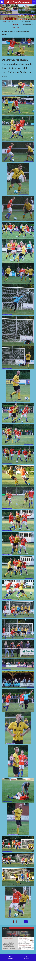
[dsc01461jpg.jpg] (18, 498)
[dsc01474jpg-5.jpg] (18, 629)
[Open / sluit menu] (34, 2)
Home (4, 21)
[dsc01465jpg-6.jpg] (18, 589)
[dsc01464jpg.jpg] (18, 567)
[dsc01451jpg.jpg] (18, 435)
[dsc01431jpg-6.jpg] (18, 230)
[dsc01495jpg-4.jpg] (18, 844)
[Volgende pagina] (26, 921)
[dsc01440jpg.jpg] (18, 358)
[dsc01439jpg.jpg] (18, 331)
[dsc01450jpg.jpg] (18, 413)
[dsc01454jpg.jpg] (18, 455)
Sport (10, 21)
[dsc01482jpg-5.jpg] (18, 664)
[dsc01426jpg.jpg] (18, 208)
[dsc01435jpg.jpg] (18, 300)
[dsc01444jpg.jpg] (18, 386)
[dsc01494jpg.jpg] (18, 819)
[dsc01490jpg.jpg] (18, 728)
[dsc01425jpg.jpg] (18, 152)
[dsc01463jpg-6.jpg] (18, 543)
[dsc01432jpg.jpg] (18, 251)
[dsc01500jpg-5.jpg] (18, 876)
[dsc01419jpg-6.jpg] (18, 87)
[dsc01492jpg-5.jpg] (18, 761)
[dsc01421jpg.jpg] (18, 106)
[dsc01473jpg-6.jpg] (18, 609)
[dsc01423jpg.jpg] (18, 128)
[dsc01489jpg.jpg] (18, 700)
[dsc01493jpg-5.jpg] (18, 790)
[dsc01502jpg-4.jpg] (18, 902)
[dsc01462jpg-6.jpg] (18, 520)
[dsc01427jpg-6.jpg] (18, 179)
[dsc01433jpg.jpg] (18, 273)
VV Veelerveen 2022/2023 (15, 24)
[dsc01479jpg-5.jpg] (18, 649)
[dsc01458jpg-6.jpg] (18, 475)
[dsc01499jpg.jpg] (18, 860)
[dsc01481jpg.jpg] (18, 679)
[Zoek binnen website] (2, 2)
